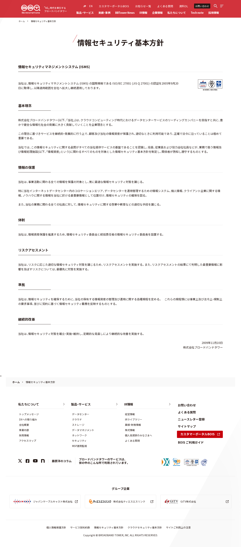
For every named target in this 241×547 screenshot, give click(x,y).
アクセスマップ (27, 440)
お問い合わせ (202, 6)
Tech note (197, 12)
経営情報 (130, 414)
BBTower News (125, 12)
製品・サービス (85, 12)
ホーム (22, 21)
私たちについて (176, 12)
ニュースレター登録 (191, 419)
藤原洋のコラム (62, 461)
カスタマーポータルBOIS (114, 6)
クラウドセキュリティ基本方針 (145, 527)
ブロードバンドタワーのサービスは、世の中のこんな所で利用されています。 (104, 461)
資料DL (183, 6)
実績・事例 (104, 12)
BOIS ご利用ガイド (191, 442)
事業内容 (24, 430)
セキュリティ (79, 440)
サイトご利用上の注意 (178, 527)
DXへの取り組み (28, 419)
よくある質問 (165, 6)
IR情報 (143, 12)
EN (90, 6)
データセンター (80, 414)
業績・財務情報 (133, 424)
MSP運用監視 (79, 446)
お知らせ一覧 (143, 6)
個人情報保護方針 (56, 527)
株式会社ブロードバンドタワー (30, 9)
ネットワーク (79, 435)
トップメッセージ (29, 414)
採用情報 (213, 12)
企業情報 (157, 12)
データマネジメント (83, 430)
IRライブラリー (133, 419)
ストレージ (78, 424)
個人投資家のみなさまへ (138, 435)
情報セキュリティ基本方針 (108, 527)
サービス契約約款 (80, 527)
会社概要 (24, 424)
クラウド (77, 419)
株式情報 (130, 430)
